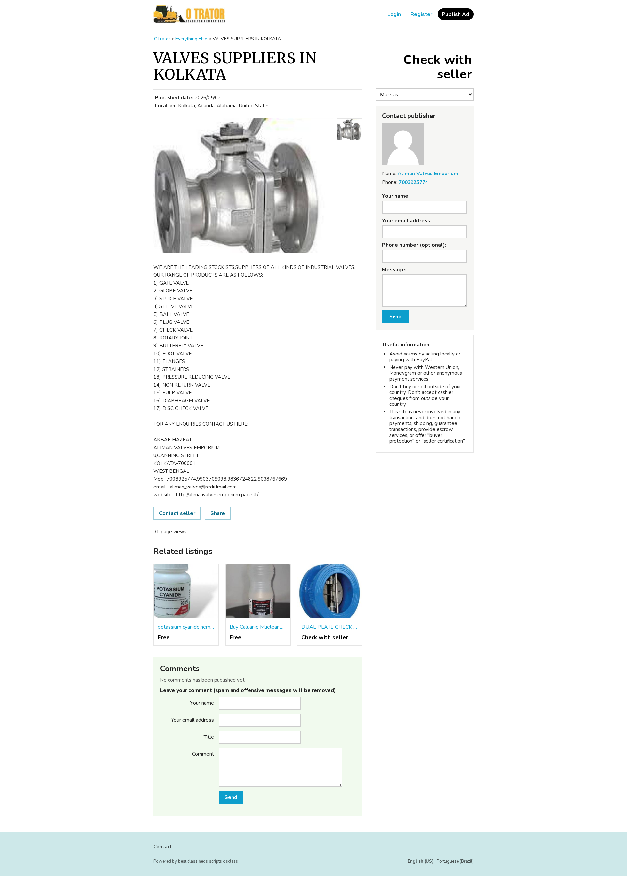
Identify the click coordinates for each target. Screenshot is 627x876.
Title (209, 737)
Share (217, 513)
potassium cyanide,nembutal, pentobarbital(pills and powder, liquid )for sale (186, 627)
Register (421, 14)
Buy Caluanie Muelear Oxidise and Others (258, 627)
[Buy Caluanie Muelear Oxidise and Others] (258, 592)
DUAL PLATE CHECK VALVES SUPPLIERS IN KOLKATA (329, 627)
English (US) (421, 861)
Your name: (396, 196)
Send (230, 797)
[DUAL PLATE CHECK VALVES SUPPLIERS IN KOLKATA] (329, 592)
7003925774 (413, 182)
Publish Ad (455, 14)
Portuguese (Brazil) (455, 861)
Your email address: (407, 220)
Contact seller (177, 513)
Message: (394, 269)
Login (394, 14)
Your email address (192, 720)
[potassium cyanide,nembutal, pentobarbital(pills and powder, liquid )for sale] (186, 592)
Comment (203, 754)
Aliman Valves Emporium (428, 173)
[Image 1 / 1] (243, 186)
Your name (202, 703)
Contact (162, 846)
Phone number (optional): (414, 245)
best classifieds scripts (200, 861)
